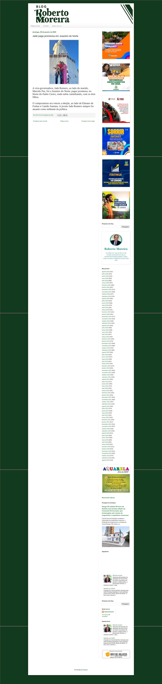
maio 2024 (105, 332)
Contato (46, 26)
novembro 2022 (106, 372)
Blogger (85, 670)
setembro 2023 (106, 350)
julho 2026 (105, 274)
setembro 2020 (106, 431)
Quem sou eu (56, 26)
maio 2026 (105, 278)
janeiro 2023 (106, 368)
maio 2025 (105, 305)
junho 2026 (105, 276)
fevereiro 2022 (106, 393)
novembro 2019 (106, 453)
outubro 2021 (106, 402)
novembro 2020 (106, 426)
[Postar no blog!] (60, 115)
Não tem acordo (117, 575)
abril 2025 (105, 307)
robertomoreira (109, 612)
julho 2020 (105, 435)
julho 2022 (105, 381)
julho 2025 (105, 301)
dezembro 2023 (106, 343)
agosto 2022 (105, 379)
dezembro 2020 (106, 424)
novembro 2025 (106, 292)
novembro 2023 (106, 345)
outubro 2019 (106, 455)
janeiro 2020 (106, 449)
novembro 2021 (106, 399)
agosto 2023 (105, 352)
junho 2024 (105, 330)
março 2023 (105, 363)
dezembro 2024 (106, 316)
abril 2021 (105, 415)
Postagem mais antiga (88, 121)
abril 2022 (105, 388)
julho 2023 (105, 354)
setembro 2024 (106, 323)
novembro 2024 (106, 319)
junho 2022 (105, 384)
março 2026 (105, 283)
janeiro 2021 (106, 422)
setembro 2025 (106, 296)
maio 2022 (105, 386)
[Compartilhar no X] (62, 115)
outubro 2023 (106, 348)
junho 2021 (105, 411)
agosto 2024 (105, 325)
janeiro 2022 (106, 395)
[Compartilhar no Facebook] (64, 115)
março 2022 (105, 390)
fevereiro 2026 (106, 285)
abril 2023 (105, 361)
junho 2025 (105, 303)
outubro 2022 (106, 375)
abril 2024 (105, 334)
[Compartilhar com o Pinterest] (66, 115)
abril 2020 (105, 442)
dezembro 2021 (106, 397)
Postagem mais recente (40, 121)
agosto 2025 (105, 298)
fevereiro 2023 (106, 366)
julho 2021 (105, 408)
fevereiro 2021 (106, 419)
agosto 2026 (105, 271)
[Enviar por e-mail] (58, 115)
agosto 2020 (105, 433)
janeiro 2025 (106, 314)
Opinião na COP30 (109, 588)
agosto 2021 (105, 406)
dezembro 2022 (106, 370)
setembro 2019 (106, 458)
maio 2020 (105, 440)
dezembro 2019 (106, 451)
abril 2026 (105, 280)
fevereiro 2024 (106, 339)
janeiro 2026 (106, 287)
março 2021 (105, 417)
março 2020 (105, 444)
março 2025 (105, 310)
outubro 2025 (106, 294)
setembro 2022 (106, 377)
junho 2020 (105, 437)
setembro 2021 (106, 404)
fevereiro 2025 (106, 312)
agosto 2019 (105, 460)
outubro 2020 (106, 429)
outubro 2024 (106, 321)
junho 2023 (105, 357)
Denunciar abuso (108, 498)
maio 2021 (105, 413)
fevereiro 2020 (106, 446)
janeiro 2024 (106, 341)
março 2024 (105, 337)
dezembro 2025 (106, 289)
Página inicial (35, 26)
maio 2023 (105, 359)
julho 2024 (105, 328)
